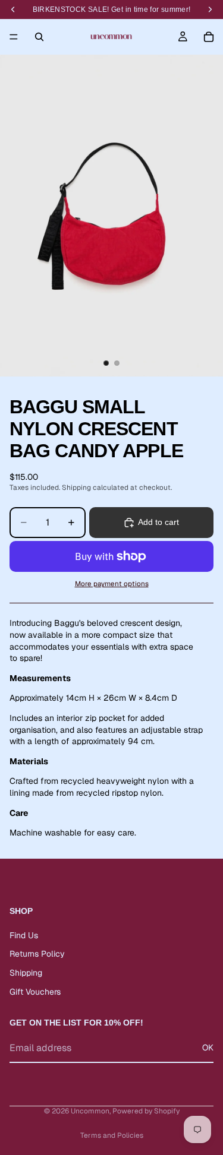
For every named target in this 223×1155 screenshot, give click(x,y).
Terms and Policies (111, 1135)
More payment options (112, 583)
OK (207, 1048)
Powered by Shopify (146, 1111)
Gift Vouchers (35, 991)
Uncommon (90, 1111)
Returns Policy (37, 954)
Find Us (24, 935)
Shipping (26, 972)
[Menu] (13, 36)
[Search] (39, 37)
